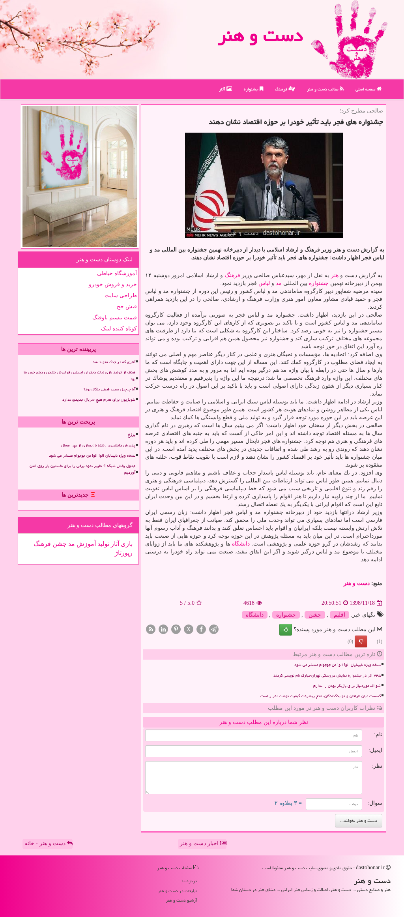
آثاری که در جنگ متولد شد (113, 362)
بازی (126, 543)
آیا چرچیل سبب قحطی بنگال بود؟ (109, 389)
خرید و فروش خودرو (113, 284)
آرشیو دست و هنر (181, 900)
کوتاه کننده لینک (119, 329)
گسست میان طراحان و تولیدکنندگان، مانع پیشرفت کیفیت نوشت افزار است (320, 696)
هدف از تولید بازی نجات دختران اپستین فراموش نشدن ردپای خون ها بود (79, 375)
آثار (222, 89)
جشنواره (252, 89)
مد (279, 283)
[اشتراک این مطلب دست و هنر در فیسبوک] (201, 629)
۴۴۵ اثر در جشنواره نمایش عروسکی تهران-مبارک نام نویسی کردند (327, 675)
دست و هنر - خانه (45, 843)
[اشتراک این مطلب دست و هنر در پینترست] (175, 629)
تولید (102, 543)
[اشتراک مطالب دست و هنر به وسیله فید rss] (150, 629)
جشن (315, 615)
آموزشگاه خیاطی (117, 273)
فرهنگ (281, 89)
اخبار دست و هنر (200, 843)
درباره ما (189, 881)
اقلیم (339, 615)
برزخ (131, 435)
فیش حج (127, 306)
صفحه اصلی (366, 89)
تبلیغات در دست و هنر (177, 891)
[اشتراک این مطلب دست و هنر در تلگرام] (213, 629)
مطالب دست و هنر (323, 89)
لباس (264, 283)
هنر (335, 275)
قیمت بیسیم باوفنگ (114, 318)
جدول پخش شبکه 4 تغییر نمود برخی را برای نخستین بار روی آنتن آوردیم (82, 469)
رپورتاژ (124, 552)
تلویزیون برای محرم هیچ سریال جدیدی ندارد (98, 399)
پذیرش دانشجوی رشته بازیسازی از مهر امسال (98, 445)
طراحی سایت (121, 295)
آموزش (85, 543)
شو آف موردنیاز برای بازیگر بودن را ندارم (347, 686)
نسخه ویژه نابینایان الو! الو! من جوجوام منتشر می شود (337, 665)
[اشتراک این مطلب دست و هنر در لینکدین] (163, 629)
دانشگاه (241, 544)
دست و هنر (260, 35)
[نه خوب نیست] (361, 641)
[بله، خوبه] (285, 630)
